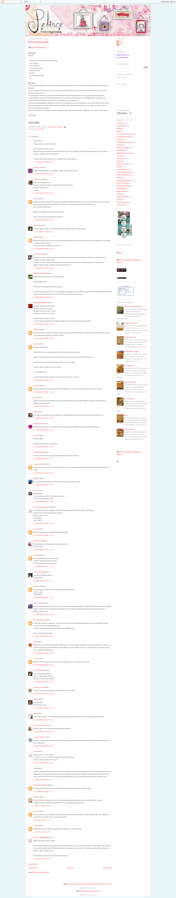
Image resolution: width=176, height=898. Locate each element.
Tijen (35, 642)
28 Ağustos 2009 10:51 (44, 779)
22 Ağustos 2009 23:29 (44, 665)
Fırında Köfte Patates (129, 382)
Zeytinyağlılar (121, 205)
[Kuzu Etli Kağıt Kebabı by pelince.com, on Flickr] (37, 47)
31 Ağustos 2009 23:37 (44, 791)
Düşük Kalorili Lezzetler (125, 142)
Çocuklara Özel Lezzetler (125, 134)
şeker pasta (37, 167)
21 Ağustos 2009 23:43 (44, 162)
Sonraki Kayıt (32, 868)
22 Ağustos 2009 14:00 (44, 502)
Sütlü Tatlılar (121, 188)
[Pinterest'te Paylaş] (38, 122)
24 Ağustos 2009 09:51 (44, 746)
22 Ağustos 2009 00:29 (44, 220)
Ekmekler (120, 145)
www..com (125, 286)
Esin (35, 713)
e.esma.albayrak (39, 572)
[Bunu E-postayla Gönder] (29, 122)
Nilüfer (36, 237)
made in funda (38, 254)
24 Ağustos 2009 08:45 (44, 731)
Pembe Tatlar (38, 541)
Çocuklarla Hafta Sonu (124, 137)
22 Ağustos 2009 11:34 (44, 406)
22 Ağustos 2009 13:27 (44, 459)
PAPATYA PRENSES (40, 273)
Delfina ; (36, 797)
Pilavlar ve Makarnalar (124, 180)
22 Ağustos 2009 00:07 (44, 174)
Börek (119, 131)
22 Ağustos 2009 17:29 (44, 566)
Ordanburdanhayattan (41, 785)
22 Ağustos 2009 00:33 (44, 232)
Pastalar (119, 177)
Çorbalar (119, 139)
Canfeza (36, 435)
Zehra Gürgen (38, 179)
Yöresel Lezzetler (122, 202)
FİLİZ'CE (37, 478)
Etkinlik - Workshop (123, 147)
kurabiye (119, 167)
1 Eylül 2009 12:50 (42, 820)
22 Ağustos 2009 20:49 (44, 636)
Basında (119, 128)
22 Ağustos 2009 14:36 (44, 535)
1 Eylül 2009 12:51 (42, 832)
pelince (36, 198)
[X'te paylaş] (34, 122)
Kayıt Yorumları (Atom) (41, 872)
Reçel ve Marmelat (123, 183)
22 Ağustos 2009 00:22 (44, 193)
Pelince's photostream (129, 292)
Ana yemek (41, 129)
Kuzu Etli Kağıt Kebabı (38, 42)
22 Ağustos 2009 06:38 (44, 324)
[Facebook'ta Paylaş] (36, 122)
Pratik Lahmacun (128, 398)
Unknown (37, 329)
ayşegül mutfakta (39, 464)
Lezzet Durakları (122, 169)
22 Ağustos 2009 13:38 (44, 485)
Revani (125, 415)
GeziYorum (120, 150)
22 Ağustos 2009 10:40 (44, 338)
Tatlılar (119, 194)
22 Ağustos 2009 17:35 (44, 581)
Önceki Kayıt (107, 868)
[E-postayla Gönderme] (64, 127)
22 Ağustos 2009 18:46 (44, 614)
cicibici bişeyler (39, 737)
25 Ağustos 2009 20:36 (44, 763)
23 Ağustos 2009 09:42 (44, 720)
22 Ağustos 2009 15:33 (44, 549)
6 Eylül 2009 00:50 (42, 859)
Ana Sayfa (70, 868)
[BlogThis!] (31, 122)
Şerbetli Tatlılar (122, 191)
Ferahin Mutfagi (39, 452)
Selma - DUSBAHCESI (41, 837)
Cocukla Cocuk (39, 687)
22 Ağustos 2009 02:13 (44, 249)
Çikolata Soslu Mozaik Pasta (132, 306)
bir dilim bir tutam (39, 620)
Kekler (119, 161)
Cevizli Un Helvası (129, 429)
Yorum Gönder (33, 864)
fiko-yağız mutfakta (40, 725)
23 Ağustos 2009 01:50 (44, 708)
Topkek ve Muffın (122, 196)
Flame (35, 490)
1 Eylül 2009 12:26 (42, 806)
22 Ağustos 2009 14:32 (44, 523)
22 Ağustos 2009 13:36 (44, 473)
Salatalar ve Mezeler (123, 186)
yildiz (35, 751)
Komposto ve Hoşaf (123, 164)
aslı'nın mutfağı (39, 603)
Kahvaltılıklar (121, 158)
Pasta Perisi (37, 225)
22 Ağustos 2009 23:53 (44, 682)
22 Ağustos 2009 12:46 (44, 418)
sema (35, 397)
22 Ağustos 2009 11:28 (44, 392)
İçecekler (120, 156)
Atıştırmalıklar (121, 126)
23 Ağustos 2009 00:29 (44, 693)
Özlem (36, 699)
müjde (36, 412)
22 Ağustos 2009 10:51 (44, 380)
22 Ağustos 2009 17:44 (44, 597)
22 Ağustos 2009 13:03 (44, 447)
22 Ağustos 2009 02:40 (44, 268)
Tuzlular (119, 199)
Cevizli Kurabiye (128, 365)
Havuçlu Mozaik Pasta (130, 323)
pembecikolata (38, 423)
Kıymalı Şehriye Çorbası (131, 351)
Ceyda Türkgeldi (39, 670)
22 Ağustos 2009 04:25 (44, 297)
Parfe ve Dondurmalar (124, 175)
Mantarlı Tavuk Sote (129, 337)
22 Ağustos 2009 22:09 (44, 653)
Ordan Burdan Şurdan (124, 172)
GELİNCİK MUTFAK (40, 302)
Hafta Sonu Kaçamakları (124, 153)
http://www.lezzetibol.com (42, 507)
